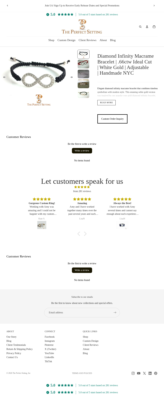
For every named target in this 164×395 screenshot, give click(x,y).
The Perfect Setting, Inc (21, 373)
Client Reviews (90, 345)
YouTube (49, 353)
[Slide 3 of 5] (83, 74)
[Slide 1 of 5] (83, 54)
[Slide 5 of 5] (83, 93)
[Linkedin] (150, 373)
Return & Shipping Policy (19, 349)
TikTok (48, 361)
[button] (79, 234)
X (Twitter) (50, 349)
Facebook (50, 336)
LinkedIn (49, 357)
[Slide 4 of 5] (83, 84)
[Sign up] (115, 312)
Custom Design (90, 340)
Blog (8, 340)
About (86, 349)
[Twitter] (144, 373)
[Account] (147, 26)
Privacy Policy (13, 353)
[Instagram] (133, 373)
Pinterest (49, 345)
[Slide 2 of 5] (83, 64)
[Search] (140, 26)
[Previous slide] (7, 5)
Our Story (11, 336)
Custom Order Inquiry (112, 118)
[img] (81, 187)
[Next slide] (154, 5)
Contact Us (12, 357)
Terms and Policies (82, 373)
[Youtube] (139, 373)
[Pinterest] (156, 373)
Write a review (82, 150)
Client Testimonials (16, 345)
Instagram (50, 340)
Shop (85, 336)
